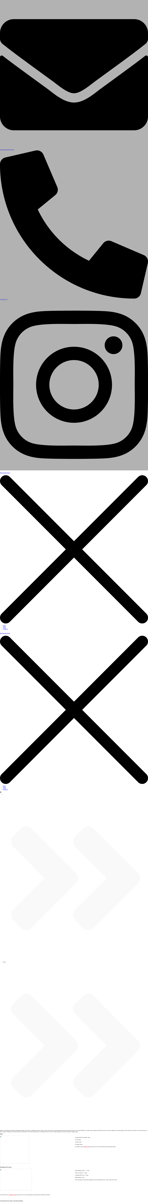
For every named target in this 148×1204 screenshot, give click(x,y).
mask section (87, 1146)
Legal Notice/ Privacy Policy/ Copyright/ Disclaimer (11, 1200)
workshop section (12, 1194)
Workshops (5, 629)
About (4, 625)
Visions (4, 627)
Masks (4, 626)
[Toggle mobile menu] (0, 792)
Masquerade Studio (5, 472)
